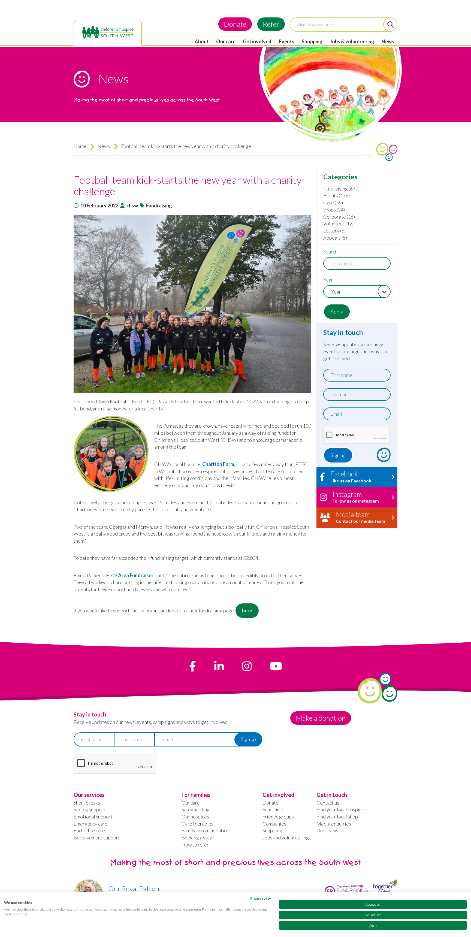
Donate (235, 24)
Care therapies (197, 824)
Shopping (312, 41)
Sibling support (89, 809)
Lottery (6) (334, 231)
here (247, 610)
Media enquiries (333, 824)
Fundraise (272, 809)
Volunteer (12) (338, 223)
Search (330, 252)
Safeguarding (196, 809)
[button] (192, 304)
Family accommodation (205, 830)
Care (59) (333, 202)
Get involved (257, 41)
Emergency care (90, 824)
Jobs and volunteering (285, 838)
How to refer (195, 845)
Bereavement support (97, 838)
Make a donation (321, 718)
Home (80, 146)
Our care (225, 41)
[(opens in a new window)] (192, 666)
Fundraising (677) (341, 189)
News (388, 41)
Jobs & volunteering (352, 41)
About (202, 41)
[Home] (107, 32)
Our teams (327, 830)
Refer (271, 24)
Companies (274, 824)
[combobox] (357, 291)
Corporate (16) (339, 217)
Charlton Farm (218, 464)
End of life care (89, 830)
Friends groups (278, 817)
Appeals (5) (335, 238)
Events (286, 41)
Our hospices (195, 817)
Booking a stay (197, 838)
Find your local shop (337, 817)
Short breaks (87, 803)
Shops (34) (334, 210)
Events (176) (336, 195)
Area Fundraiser (135, 575)
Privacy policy (260, 898)
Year (328, 280)
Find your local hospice (340, 809)
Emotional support (93, 817)
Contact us (327, 803)
